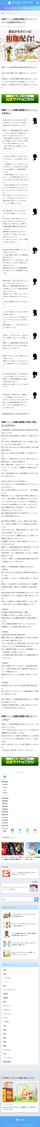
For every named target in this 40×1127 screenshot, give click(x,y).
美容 (4, 1002)
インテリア (7, 978)
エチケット (7, 1010)
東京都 (5, 994)
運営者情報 (7, 1062)
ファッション (7, 1014)
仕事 (4, 970)
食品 (4, 974)
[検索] (36, 899)
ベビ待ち (6, 1022)
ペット (5, 982)
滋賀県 (5, 998)
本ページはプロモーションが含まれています (20, 8)
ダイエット (14, 837)
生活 (4, 1026)
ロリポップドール (22, 2)
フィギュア (7, 1050)
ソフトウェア (7, 1058)
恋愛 (4, 1030)
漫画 (4, 1046)
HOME (21, 1120)
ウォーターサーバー (10, 990)
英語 (4, 1042)
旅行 (4, 986)
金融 (4, 1038)
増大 (4, 1034)
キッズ (5, 1018)
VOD (4, 1054)
